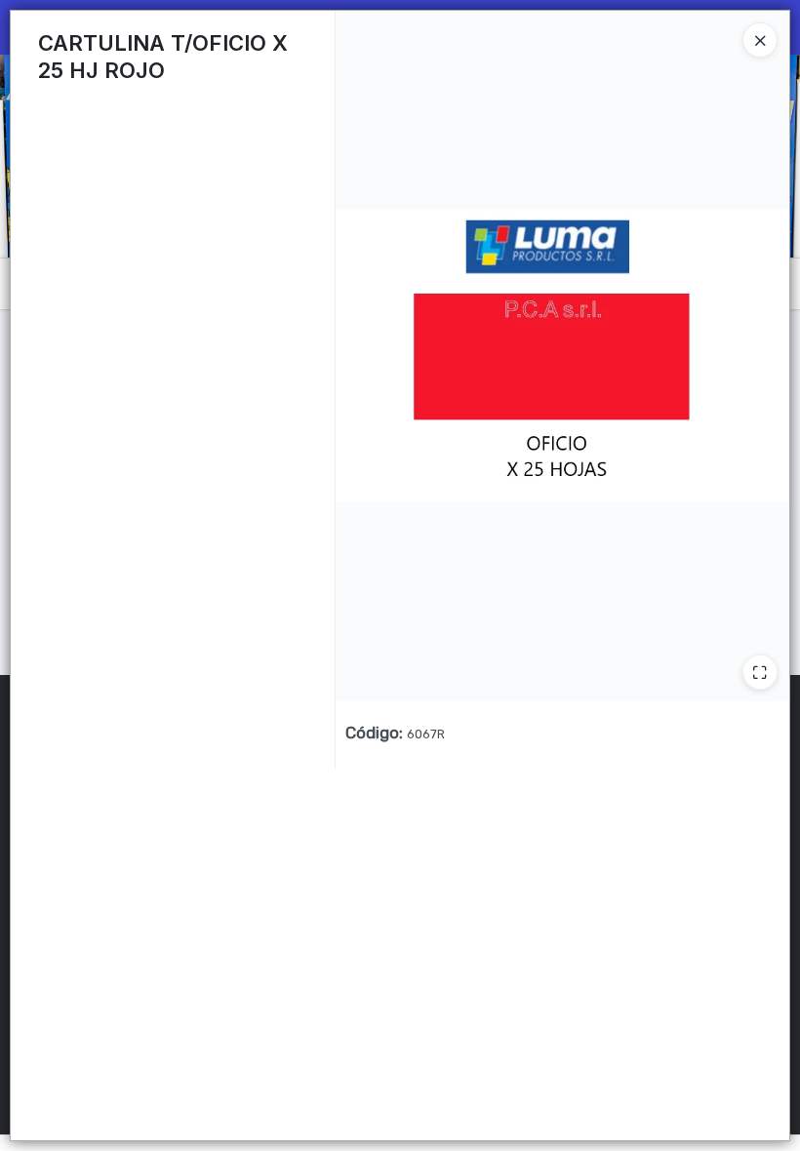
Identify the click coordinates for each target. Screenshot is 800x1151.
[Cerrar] (760, 40)
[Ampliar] (760, 672)
